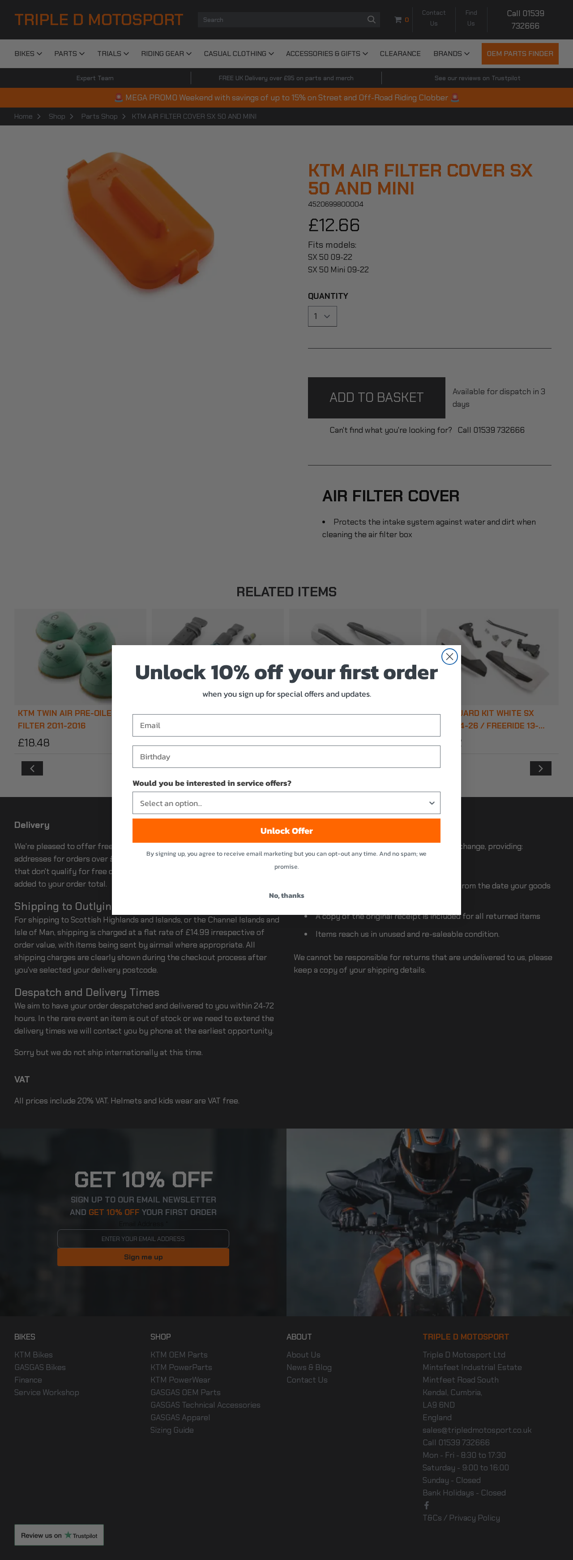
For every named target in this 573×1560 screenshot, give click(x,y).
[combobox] (284, 803)
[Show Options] (432, 803)
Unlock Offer (287, 830)
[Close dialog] (450, 656)
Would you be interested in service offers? (212, 783)
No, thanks (286, 895)
